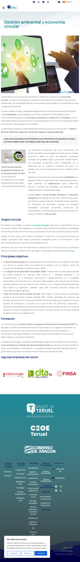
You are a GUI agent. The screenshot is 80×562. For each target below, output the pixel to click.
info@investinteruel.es (64, 478)
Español (68, 2)
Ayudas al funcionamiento (47, 487)
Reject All (27, 553)
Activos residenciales (46, 480)
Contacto (58, 463)
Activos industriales (46, 472)
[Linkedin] (43, 2)
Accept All (40, 553)
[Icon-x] (39, 2)
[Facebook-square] (34, 2)
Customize (13, 553)
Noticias (46, 510)
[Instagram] (48, 2)
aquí (73, 250)
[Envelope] (59, 2)
